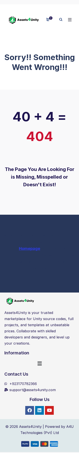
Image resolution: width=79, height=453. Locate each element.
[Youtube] (49, 410)
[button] (39, 363)
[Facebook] (29, 410)
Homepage (29, 248)
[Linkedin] (39, 410)
